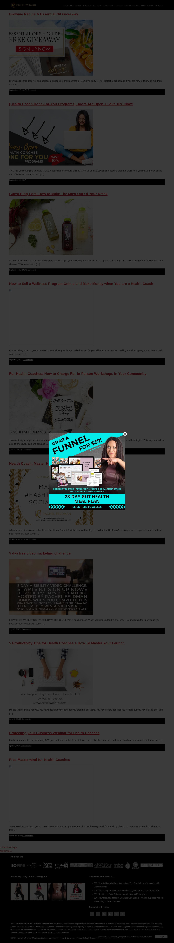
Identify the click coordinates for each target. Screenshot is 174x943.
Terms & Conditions (67, 938)
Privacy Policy (82, 938)
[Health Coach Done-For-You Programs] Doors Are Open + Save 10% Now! (71, 104)
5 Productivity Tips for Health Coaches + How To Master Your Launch (67, 643)
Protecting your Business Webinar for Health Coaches (54, 733)
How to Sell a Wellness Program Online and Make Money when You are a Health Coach (81, 284)
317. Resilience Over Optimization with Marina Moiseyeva (120, 894)
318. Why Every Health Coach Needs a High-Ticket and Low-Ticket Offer (126, 890)
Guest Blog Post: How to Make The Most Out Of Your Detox (58, 194)
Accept (161, 936)
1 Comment (31, 90)
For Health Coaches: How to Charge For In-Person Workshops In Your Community (77, 374)
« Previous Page (8, 847)
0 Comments (28, 360)
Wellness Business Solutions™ (45, 938)
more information (146, 937)
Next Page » (6, 851)
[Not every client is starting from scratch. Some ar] (57, 892)
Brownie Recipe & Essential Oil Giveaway (43, 14)
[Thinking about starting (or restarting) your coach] (76, 892)
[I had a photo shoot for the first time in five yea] (38, 892)
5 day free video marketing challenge (40, 553)
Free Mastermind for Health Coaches (39, 760)
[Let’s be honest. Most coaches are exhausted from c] (19, 892)
